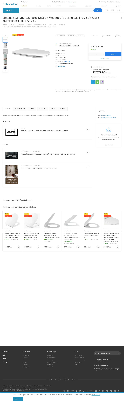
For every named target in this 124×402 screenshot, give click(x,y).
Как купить (42, 108)
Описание (7, 108)
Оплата (53, 108)
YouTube (60, 379)
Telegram (93, 82)
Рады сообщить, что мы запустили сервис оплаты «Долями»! (44, 130)
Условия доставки (52, 360)
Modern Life (67, 61)
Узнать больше (96, 395)
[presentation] (2, 231)
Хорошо (17, 399)
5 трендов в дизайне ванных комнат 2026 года (39, 168)
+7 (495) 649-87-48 (59, 2)
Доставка (62, 108)
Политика (50, 367)
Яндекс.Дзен (73, 379)
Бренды (5, 362)
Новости (25, 357)
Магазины (50, 355)
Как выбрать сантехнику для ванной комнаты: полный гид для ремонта (48, 154)
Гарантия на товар (52, 362)
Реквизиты (50, 364)
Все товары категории (104, 115)
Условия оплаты (51, 357)
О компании (26, 355)
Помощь (78, 352)
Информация (52, 352)
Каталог (6, 352)
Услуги (5, 358)
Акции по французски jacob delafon (69, 45)
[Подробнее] (87, 129)
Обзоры (77, 364)
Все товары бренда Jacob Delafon (107, 117)
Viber (64, 379)
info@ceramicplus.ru (102, 365)
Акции (5, 355)
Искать (98, 10)
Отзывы (32, 108)
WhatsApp (97, 82)
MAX (102, 82)
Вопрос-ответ (78, 362)
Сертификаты (26, 367)
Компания (26, 352)
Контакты (25, 362)
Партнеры (25, 364)
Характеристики (20, 108)
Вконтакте (51, 379)
